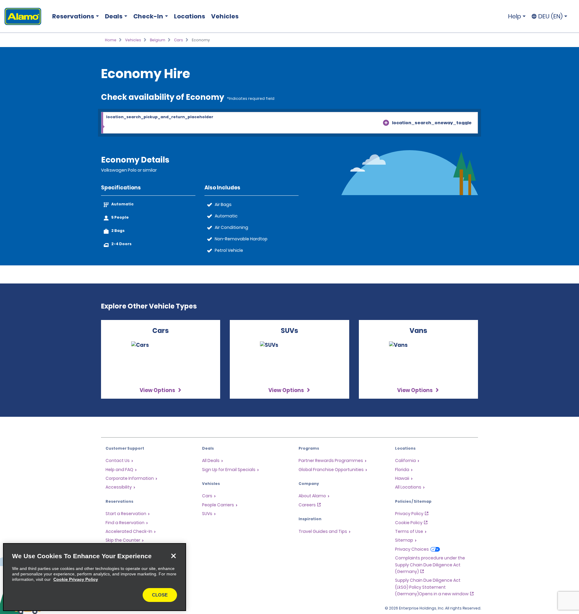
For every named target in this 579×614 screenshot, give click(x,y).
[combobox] (289, 123)
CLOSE (160, 594)
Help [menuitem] (514, 16)
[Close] (173, 555)
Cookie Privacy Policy (75, 579)
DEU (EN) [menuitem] (550, 16)
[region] (94, 577)
